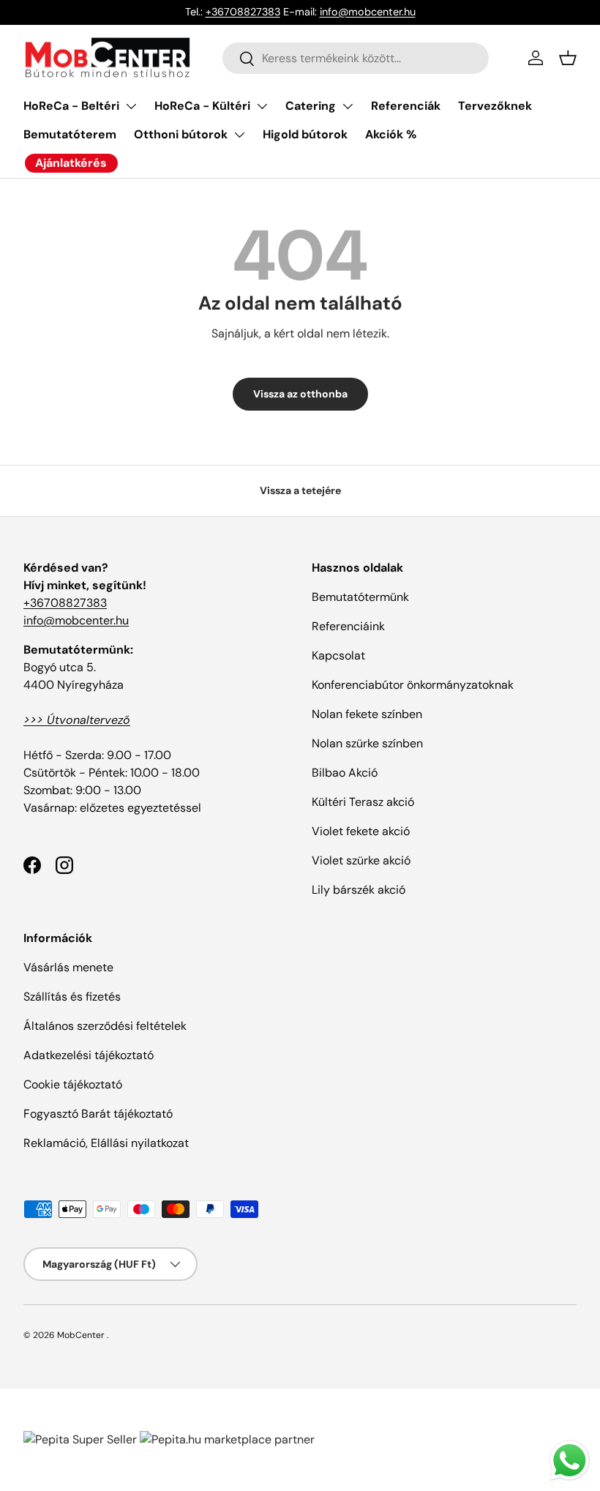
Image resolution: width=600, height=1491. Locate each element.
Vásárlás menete (68, 967)
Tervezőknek (495, 105)
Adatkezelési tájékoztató (88, 1055)
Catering (310, 105)
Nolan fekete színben (367, 714)
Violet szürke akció (361, 860)
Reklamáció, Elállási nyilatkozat (106, 1143)
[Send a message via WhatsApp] (570, 1461)
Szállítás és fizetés (72, 996)
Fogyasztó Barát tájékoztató (98, 1113)
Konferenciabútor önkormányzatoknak (413, 684)
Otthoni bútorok (181, 134)
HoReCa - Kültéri (202, 105)
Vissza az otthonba (300, 393)
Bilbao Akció (345, 772)
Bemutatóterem (69, 134)
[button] (568, 58)
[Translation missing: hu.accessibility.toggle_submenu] (131, 106)
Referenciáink (348, 626)
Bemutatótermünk (360, 597)
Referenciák (405, 105)
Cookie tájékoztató (72, 1084)
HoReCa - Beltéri (71, 105)
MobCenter (81, 1335)
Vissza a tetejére (300, 490)
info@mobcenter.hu (368, 11)
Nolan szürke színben (367, 743)
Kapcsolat (338, 655)
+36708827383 (243, 11)
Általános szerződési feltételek (105, 1026)
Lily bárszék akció (358, 889)
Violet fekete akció (361, 831)
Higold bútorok (305, 134)
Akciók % (390, 134)
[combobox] (356, 58)
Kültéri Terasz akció (363, 802)
